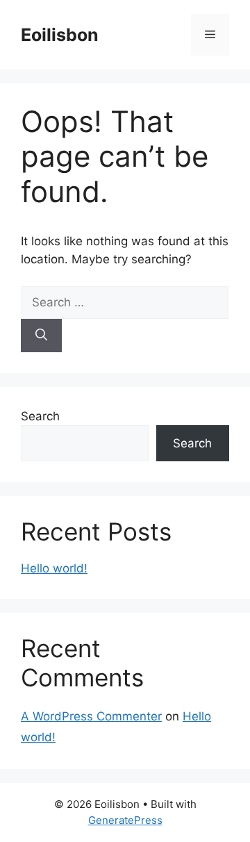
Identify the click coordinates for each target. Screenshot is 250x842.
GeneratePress (125, 820)
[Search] (41, 335)
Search (40, 416)
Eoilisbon (60, 34)
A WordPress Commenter (91, 716)
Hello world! (54, 568)
